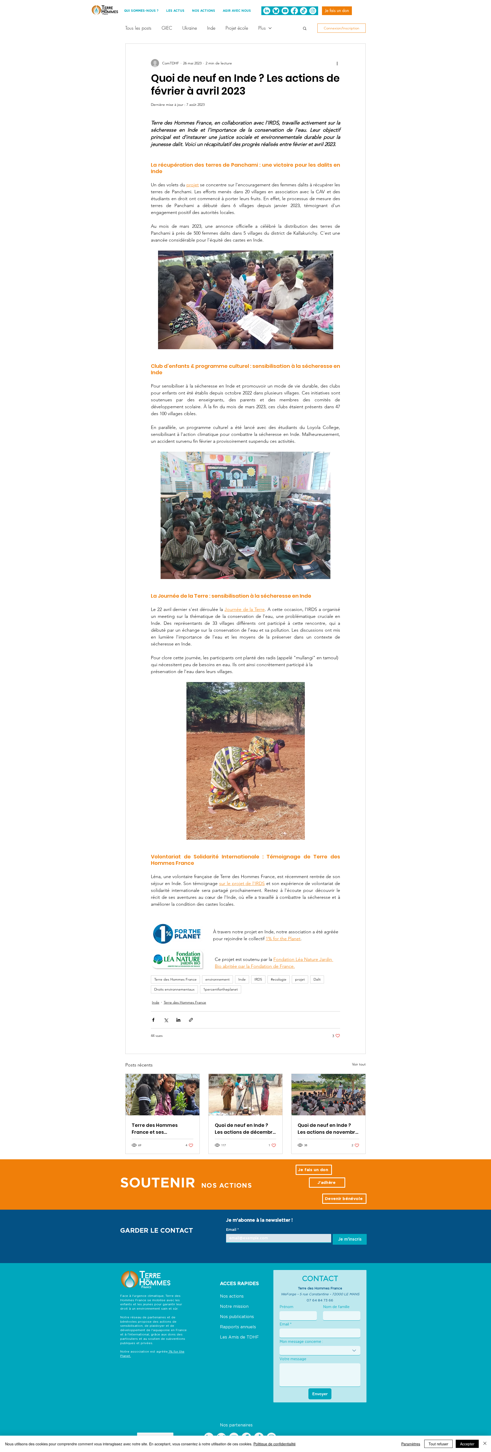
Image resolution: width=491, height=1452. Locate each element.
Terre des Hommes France (175, 979)
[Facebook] (294, 10)
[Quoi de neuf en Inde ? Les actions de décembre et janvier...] (246, 1094)
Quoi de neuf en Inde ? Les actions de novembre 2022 (328, 1129)
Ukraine (189, 28)
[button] (304, 28)
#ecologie (278, 979)
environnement (217, 979)
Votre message (293, 1359)
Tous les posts (138, 28)
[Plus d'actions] (337, 63)
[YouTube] (285, 10)
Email (232, 1230)
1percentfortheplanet (220, 989)
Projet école (237, 28)
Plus (262, 28)
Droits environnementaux (174, 989)
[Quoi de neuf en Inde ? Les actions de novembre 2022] (328, 1094)
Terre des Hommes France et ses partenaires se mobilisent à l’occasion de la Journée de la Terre (162, 1129)
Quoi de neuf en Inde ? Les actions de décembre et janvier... (245, 1129)
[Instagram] (312, 10)
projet (300, 979)
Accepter (467, 1443)
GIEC (167, 28)
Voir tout (359, 1064)
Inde (211, 28)
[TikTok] (303, 10)
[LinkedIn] (266, 10)
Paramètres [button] (410, 1443)
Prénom (286, 1307)
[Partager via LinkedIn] (178, 1019)
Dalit (317, 979)
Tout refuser (438, 1443)
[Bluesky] (276, 10)
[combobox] (320, 1350)
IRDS (258, 979)
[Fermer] (485, 1444)
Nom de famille (336, 1307)
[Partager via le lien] (190, 1019)
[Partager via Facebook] (153, 1019)
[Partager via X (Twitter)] (165, 1019)
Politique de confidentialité (274, 1443)
